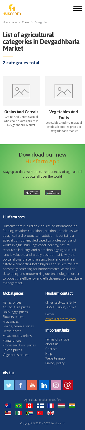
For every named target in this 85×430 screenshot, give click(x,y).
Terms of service (57, 339)
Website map (55, 358)
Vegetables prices (16, 355)
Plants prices (12, 340)
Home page (10, 22)
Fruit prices (11, 321)
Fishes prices (12, 302)
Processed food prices (19, 345)
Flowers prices (13, 316)
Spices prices (12, 350)
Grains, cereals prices (18, 326)
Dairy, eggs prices (15, 312)
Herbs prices (12, 331)
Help (48, 353)
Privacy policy (54, 363)
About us (51, 344)
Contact (51, 349)
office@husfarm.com (60, 319)
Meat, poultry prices (17, 335)
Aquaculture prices (16, 307)
